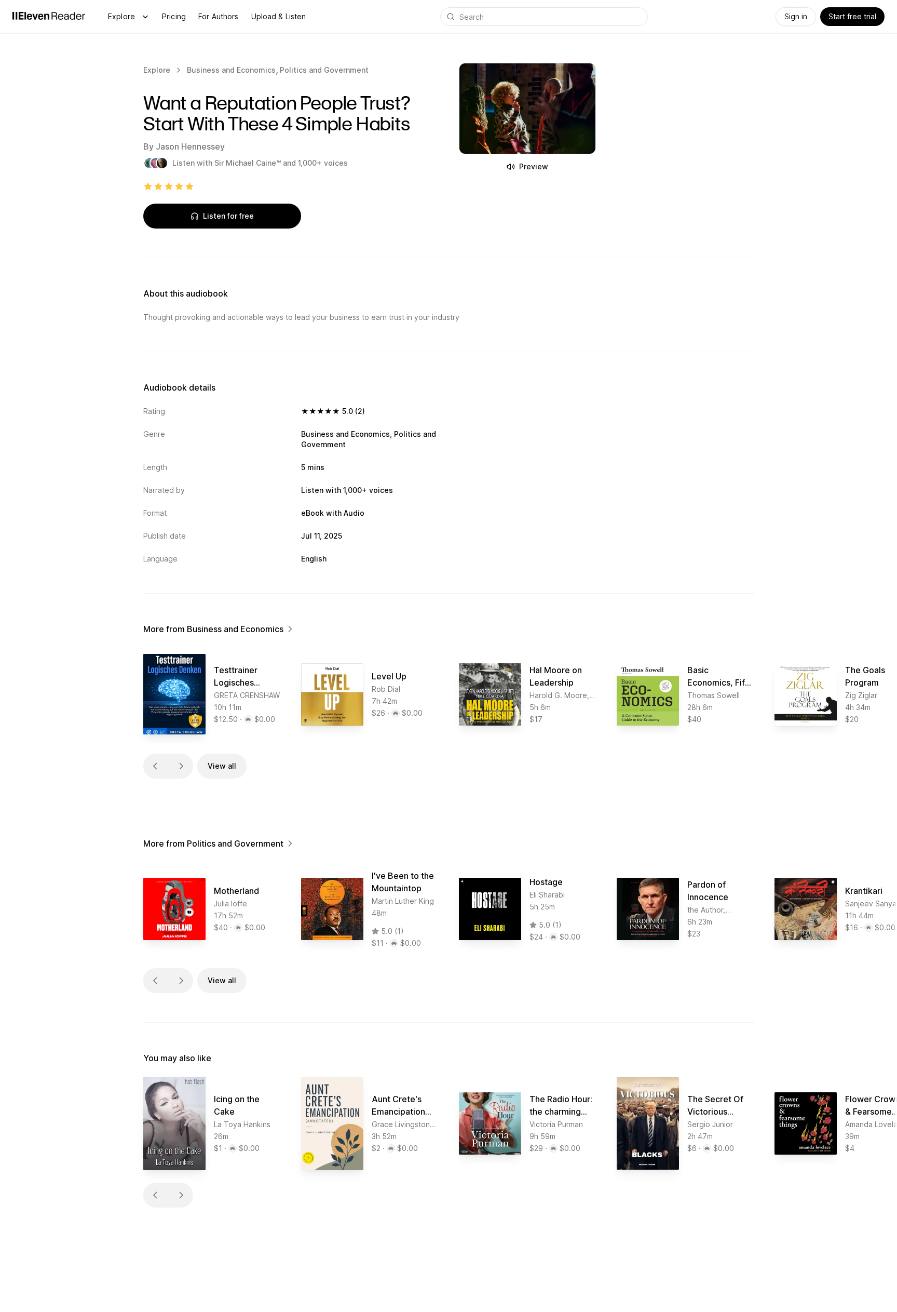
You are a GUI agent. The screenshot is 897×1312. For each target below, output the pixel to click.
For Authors (218, 16)
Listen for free (228, 215)
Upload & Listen (278, 16)
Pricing (174, 16)
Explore (121, 16)
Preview (533, 166)
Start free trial (852, 16)
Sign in (795, 16)
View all (222, 765)
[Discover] (145, 16)
